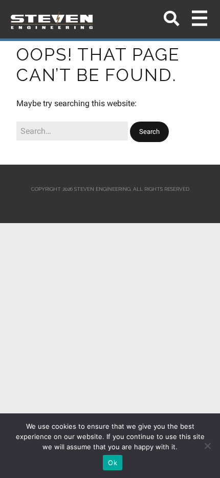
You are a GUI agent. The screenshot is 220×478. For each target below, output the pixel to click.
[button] (149, 132)
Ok (112, 463)
